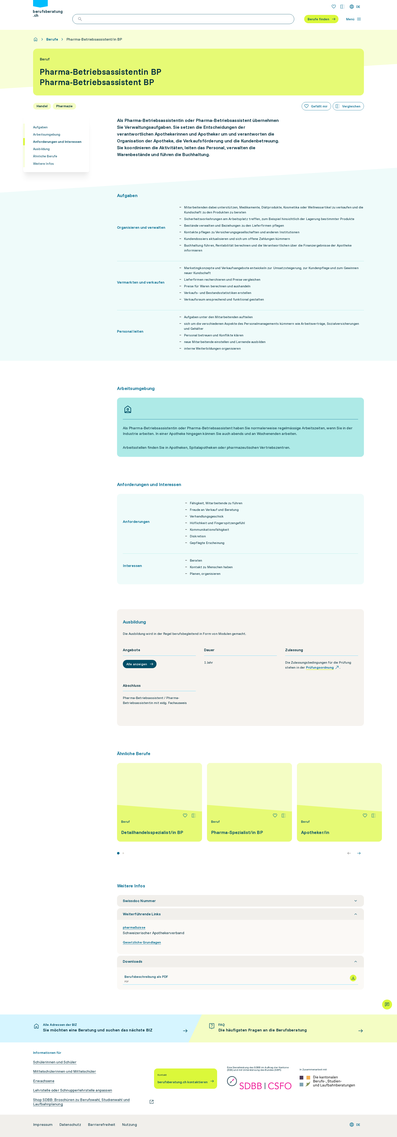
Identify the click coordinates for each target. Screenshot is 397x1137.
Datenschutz (70, 1124)
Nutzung (129, 1124)
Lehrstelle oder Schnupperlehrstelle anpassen (72, 1090)
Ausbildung (41, 149)
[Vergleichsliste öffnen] (342, 6)
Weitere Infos (43, 163)
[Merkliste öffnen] (334, 6)
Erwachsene (43, 1081)
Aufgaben (40, 127)
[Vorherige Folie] (349, 853)
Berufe (52, 39)
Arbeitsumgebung (46, 134)
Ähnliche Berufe (45, 156)
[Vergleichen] (194, 815)
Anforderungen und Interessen (57, 142)
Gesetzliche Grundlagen (142, 942)
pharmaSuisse (134, 927)
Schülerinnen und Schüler (55, 1062)
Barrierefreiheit (101, 1124)
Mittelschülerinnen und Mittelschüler (64, 1071)
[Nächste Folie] (359, 853)
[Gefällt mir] (185, 815)
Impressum (43, 1124)
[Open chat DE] (387, 1004)
